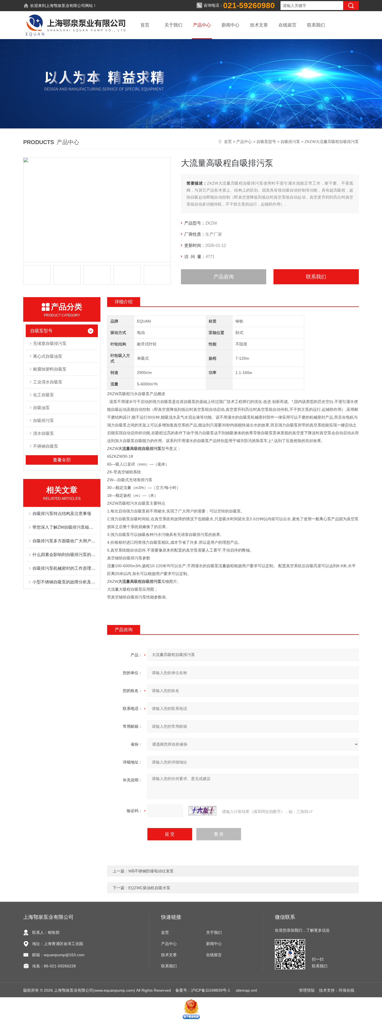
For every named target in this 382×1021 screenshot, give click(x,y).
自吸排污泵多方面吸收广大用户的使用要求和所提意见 (64, 540)
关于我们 (173, 25)
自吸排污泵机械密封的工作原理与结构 (64, 568)
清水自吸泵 (43, 433)
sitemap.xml (246, 990)
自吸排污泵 (290, 141)
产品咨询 (224, 277)
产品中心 (202, 25)
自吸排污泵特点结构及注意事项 (61, 513)
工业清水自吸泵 (47, 382)
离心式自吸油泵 (47, 356)
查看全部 (62, 459)
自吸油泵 (41, 407)
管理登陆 (307, 990)
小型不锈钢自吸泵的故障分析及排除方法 (64, 581)
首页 (144, 25)
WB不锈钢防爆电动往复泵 (151, 871)
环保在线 (346, 990)
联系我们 (316, 25)
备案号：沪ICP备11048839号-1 (203, 990)
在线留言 (287, 25)
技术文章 (259, 25)
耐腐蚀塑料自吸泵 (50, 369)
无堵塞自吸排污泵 (50, 343)
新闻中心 (230, 25)
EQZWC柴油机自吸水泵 (149, 888)
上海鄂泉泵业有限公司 (65, 5)
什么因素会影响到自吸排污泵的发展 (64, 554)
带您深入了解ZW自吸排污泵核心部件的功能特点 (64, 527)
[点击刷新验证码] (202, 810)
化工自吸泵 (43, 394)
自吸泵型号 (266, 141)
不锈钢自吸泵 (45, 446)
